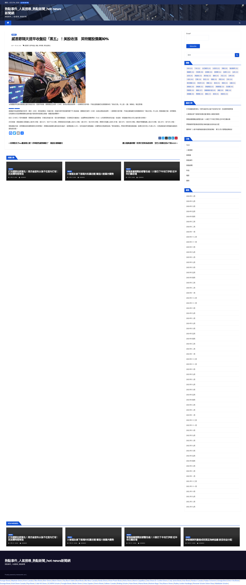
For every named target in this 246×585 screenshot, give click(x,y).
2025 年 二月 (190, 288)
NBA (189, 68)
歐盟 (225, 83)
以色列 (216, 68)
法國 (232, 83)
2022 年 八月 (190, 440)
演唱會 (199, 86)
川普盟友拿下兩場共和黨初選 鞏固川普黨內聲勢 (90, 174)
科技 (187, 170)
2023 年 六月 (190, 389)
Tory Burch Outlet (69, 580)
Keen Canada (28, 580)
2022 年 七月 (190, 445)
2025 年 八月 (190, 257)
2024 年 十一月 (191, 303)
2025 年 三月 (190, 283)
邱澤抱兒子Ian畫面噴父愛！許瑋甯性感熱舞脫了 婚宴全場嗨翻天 (36, 143)
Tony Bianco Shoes (166, 583)
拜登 (221, 79)
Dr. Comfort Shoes (161, 580)
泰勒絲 (190, 86)
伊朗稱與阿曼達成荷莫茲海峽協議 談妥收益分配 (202, 124)
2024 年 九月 (190, 313)
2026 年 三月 (190, 221)
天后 (223, 75)
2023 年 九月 (190, 374)
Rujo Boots (30, 583)
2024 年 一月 (190, 354)
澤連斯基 (220, 86)
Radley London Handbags (183, 583)
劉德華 (217, 72)
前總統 (208, 72)
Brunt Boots (80, 580)
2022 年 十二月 (191, 420)
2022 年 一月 (190, 476)
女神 (231, 75)
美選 (220, 90)
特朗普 (190, 90)
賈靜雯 (199, 94)
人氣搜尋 (189, 150)
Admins (23, 177)
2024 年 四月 (190, 339)
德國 (214, 79)
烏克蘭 (229, 86)
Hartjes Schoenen (210, 580)
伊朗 (224, 68)
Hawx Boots (133, 583)
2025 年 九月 (190, 252)
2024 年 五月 (190, 333)
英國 (228, 90)
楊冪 (209, 83)
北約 (235, 72)
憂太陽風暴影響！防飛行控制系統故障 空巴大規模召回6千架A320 (149, 143)
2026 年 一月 (190, 232)
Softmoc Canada (110, 583)
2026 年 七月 (190, 201)
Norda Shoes (102, 580)
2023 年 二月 (190, 410)
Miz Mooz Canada (91, 580)
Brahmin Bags (153, 583)
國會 (216, 75)
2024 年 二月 (190, 349)
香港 (216, 94)
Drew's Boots (98, 583)
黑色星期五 (47, 45)
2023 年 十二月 (191, 359)
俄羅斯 (190, 72)
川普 (190, 79)
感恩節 (27, 45)
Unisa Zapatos (88, 583)
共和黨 (199, 72)
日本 (229, 79)
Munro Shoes (57, 580)
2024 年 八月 (190, 318)
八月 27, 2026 (14, 543)
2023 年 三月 (190, 405)
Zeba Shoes (150, 580)
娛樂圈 (188, 155)
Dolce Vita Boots (233, 580)
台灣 (190, 75)
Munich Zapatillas (139, 580)
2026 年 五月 (190, 211)
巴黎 (198, 79)
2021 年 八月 (190, 501)
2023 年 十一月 (191, 364)
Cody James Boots (174, 580)
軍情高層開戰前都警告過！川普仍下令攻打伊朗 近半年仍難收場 (151, 172)
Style (188, 145)
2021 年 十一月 (191, 486)
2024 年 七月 (190, 323)
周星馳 (198, 75)
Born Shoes (47, 580)
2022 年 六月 (190, 451)
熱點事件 (14, 34)
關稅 (208, 94)
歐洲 (217, 83)
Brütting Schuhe (122, 583)
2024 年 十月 (190, 308)
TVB (197, 68)
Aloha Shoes (127, 580)
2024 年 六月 (190, 328)
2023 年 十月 (190, 369)
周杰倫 (207, 75)
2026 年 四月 (190, 216)
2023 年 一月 (190, 415)
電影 (187, 175)
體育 (187, 180)
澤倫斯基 (209, 86)
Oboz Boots (38, 580)
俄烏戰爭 (234, 68)
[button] (239, 23)
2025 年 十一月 (191, 242)
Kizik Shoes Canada (18, 583)
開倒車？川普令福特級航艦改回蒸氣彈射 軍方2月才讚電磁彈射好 (209, 129)
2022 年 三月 (190, 466)
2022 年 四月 (190, 461)
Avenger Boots (5, 580)
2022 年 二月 (190, 471)
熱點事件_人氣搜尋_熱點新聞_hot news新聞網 (37, 561)
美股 (37, 45)
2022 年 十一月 (191, 425)
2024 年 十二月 (191, 298)
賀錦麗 (190, 94)
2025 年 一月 (190, 293)
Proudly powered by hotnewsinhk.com (15, 574)
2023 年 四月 (190, 400)
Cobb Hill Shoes (41, 583)
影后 (206, 79)
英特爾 (41, 45)
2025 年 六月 (190, 267)
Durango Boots (5, 583)
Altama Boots (143, 583)
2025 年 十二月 (191, 237)
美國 (199, 90)
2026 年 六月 (190, 206)
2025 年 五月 (190, 272)
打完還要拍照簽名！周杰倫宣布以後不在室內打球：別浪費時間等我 (33, 172)
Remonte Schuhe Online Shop (203, 583)
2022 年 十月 (190, 430)
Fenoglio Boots (66, 583)
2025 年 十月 (190, 247)
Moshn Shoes (77, 583)
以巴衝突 (206, 68)
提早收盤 (32, 45)
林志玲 (200, 83)
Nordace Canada (197, 580)
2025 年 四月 (190, 277)
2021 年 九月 (190, 496)
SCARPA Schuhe (54, 583)
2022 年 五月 (190, 456)
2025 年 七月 (190, 262)
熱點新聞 (189, 165)
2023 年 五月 (190, 395)
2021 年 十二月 (191, 481)
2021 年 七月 (190, 507)
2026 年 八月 (190, 196)
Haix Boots (186, 580)
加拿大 (226, 72)
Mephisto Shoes (16, 580)
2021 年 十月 (190, 491)
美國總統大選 (209, 90)
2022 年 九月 (190, 435)
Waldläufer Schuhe (221, 583)
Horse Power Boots (115, 580)
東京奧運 (191, 83)
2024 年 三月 (190, 344)
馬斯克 (224, 94)
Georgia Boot (221, 580)
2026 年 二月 (190, 227)
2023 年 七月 (190, 384)
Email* (188, 33)
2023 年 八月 (190, 379)
